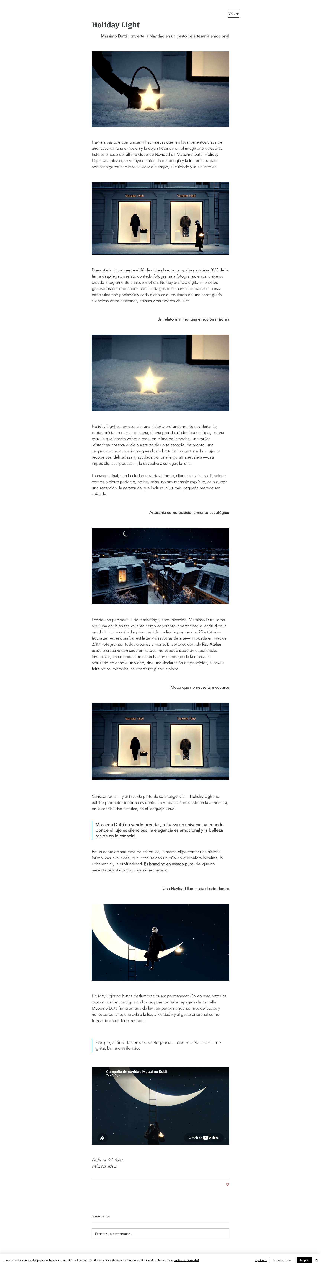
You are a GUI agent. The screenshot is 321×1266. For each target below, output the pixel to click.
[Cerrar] (316, 1260)
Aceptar (304, 1260)
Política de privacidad (186, 1260)
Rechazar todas (282, 1260)
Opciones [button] (261, 1260)
